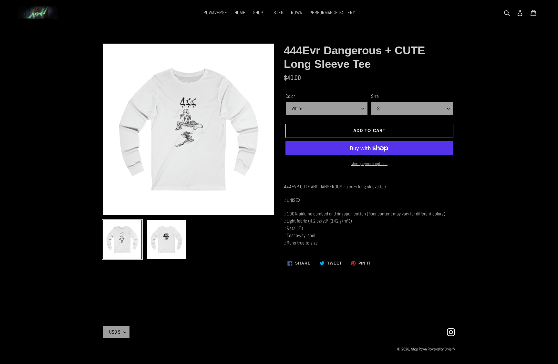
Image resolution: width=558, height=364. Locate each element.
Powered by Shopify (441, 349)
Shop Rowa (419, 349)
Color (290, 96)
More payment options (369, 163)
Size (375, 96)
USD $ (114, 332)
